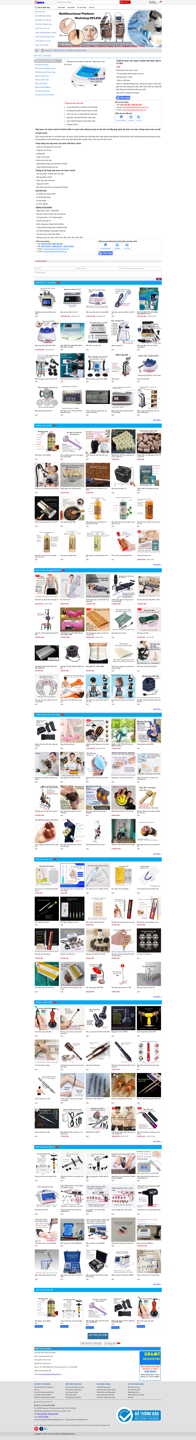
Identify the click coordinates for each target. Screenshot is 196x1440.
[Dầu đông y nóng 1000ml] (47, 1308)
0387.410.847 (46, 246)
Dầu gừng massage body (68, 555)
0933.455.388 (125, 105)
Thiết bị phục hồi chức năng (45, 72)
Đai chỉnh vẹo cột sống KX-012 (146, 666)
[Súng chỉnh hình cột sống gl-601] (72, 1308)
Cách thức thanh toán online (106, 1397)
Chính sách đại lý (71, 1395)
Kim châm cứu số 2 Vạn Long (44, 987)
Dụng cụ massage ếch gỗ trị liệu (122, 1098)
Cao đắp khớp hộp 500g (68, 522)
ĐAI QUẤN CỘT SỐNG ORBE (95, 666)
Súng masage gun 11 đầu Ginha (122, 1210)
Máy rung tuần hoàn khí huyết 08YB (97, 312)
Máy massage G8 (117, 345)
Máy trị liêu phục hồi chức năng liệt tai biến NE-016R (123, 1321)
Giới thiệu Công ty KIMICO (42, 1395)
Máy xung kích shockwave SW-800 (122, 1275)
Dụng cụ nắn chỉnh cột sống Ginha (148, 1275)
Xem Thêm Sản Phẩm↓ (98, 1336)
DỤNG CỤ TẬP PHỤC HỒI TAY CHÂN (123, 844)
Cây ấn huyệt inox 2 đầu (42, 1098)
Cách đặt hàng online (104, 1387)
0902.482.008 (137, 105)
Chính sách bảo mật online (105, 1395)
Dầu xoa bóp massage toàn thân (122, 555)
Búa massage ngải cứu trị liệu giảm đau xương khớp (97, 1321)
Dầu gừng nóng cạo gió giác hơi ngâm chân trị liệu (96, 522)
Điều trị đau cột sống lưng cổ (48, 570)
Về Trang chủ (110, 1343)
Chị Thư (138, 120)
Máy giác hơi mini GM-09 (119, 1032)
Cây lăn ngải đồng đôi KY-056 (146, 1032)
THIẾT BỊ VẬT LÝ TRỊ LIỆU (63, 50)
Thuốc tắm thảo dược (144, 555)
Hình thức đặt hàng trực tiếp (74, 1387)
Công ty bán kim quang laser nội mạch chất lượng (96, 411)
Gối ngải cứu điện (143, 633)
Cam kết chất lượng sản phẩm (44, 1392)
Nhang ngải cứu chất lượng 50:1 (71, 488)
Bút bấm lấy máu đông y (43, 954)
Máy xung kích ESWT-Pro (145, 1243)
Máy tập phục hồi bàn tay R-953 (70, 777)
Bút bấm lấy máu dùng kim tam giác (123, 922)
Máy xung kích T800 (41, 1210)
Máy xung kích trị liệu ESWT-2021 (71, 1243)
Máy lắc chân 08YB (143, 379)
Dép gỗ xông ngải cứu (68, 744)
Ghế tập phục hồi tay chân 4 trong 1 (46, 811)
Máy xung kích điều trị (43, 87)
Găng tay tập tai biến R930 (145, 744)
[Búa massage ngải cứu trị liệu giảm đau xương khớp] (98, 1308)
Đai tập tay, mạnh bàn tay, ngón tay (123, 777)
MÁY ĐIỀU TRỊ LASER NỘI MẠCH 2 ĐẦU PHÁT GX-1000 (72, 346)
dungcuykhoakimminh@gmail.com (135, 107)
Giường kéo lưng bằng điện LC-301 (148, 599)
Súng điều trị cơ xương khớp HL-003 (148, 1210)
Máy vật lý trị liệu (80, 50)
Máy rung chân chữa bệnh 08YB (45, 345)
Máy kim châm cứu (42, 76)
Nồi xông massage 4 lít (119, 488)
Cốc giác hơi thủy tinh (144, 954)
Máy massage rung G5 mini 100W (96, 379)
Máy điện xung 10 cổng (93, 345)
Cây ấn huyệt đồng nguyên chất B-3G (149, 1098)
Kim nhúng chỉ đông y (42, 922)
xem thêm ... (157, 420)
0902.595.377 (57, 246)
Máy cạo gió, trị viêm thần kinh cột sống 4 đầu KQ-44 (148, 411)
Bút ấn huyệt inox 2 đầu (42, 1132)
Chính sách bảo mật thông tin (43, 1387)
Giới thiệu (61, 7)
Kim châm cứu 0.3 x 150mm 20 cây (97, 889)
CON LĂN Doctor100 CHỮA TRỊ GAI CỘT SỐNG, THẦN (72, 633)
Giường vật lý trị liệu (42, 91)
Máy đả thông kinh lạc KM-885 (70, 379)
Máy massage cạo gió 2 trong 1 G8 (46, 379)
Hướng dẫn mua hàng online (106, 1392)
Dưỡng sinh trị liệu (42, 65)
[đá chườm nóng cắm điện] (149, 1308)
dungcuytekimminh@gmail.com (134, 110)
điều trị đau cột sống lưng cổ (45, 68)
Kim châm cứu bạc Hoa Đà (120, 889)
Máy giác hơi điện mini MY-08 (95, 954)
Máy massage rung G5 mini (43, 411)
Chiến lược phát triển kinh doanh (44, 1397)
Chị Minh (131, 120)
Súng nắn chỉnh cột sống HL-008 (45, 1243)
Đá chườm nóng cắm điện (43, 1032)
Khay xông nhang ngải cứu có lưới (46, 522)
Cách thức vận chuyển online (106, 1389)
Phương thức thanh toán (73, 1389)
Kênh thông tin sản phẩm (136, 1395)
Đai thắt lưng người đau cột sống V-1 (46, 599)
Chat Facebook (121, 120)
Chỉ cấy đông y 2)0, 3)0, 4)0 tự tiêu (148, 889)
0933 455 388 (43, 1417)
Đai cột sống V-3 (66, 599)
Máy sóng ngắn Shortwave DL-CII (45, 1275)
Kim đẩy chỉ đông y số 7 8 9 (69, 922)
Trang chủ (48, 50)
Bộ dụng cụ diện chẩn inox (94, 1098)
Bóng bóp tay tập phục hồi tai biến (123, 811)
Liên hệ (91, 7)
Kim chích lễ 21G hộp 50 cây (95, 922)
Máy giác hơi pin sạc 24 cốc (146, 987)
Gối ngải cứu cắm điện (119, 633)
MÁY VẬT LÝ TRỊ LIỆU (42, 56)
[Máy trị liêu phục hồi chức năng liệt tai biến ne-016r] (123, 1308)
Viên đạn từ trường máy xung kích (122, 1243)
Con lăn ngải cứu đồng (42, 1065)
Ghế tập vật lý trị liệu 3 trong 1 (95, 844)
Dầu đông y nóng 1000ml (43, 455)
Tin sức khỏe (81, 7)
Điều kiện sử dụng (134, 1387)
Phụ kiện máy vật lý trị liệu (44, 95)
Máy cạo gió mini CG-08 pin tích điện (98, 1032)
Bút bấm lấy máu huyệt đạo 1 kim (147, 922)
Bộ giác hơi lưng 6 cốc (68, 954)
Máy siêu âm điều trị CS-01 (69, 312)
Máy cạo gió (115, 379)
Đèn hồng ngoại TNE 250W (94, 987)
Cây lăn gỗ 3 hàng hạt (93, 1065)
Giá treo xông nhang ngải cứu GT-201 (47, 488)
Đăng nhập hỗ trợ (133, 1392)
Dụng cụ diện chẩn (42, 80)
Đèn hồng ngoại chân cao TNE (121, 987)
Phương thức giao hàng (73, 1397)
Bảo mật (130, 1397)
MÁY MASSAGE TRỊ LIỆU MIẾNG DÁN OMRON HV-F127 (147, 313)
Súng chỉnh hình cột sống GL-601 (45, 1176)
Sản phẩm (71, 7)
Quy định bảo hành (134, 1389)
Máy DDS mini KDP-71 (93, 1132)
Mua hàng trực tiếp (71, 1392)
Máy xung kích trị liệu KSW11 (95, 1243)
